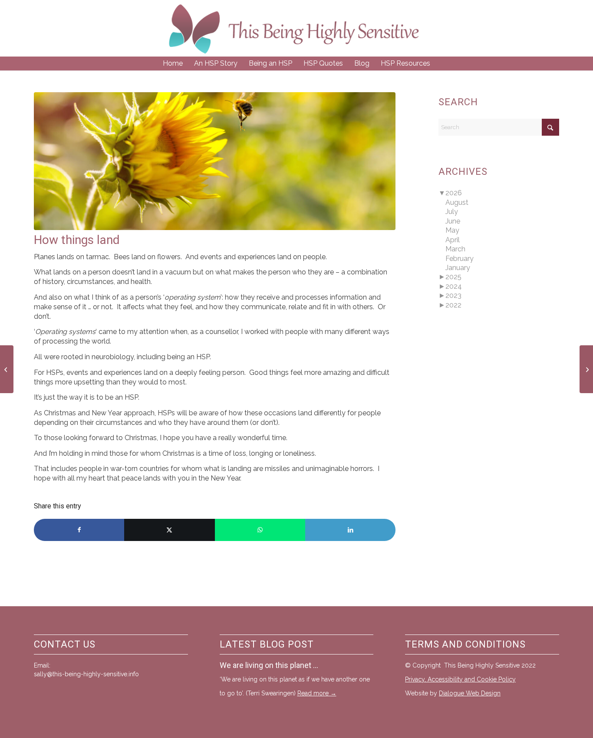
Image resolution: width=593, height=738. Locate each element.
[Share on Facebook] (79, 530)
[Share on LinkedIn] (350, 530)
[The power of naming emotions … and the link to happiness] (6, 369)
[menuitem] (172, 63)
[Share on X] (169, 530)
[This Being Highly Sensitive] (294, 28)
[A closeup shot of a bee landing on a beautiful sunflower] (214, 161)
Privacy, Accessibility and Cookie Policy (460, 679)
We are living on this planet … (269, 665)
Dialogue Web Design (470, 693)
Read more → (316, 693)
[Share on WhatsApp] (260, 530)
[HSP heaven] (586, 369)
